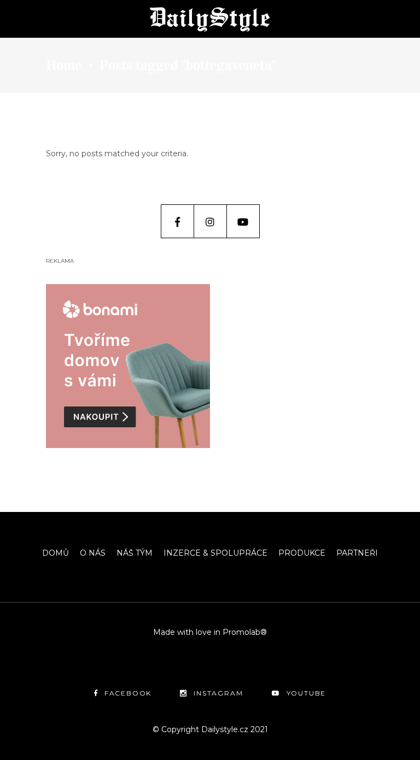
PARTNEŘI (357, 553)
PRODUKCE (301, 553)
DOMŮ (55, 553)
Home (63, 65)
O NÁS (93, 553)
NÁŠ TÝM (134, 553)
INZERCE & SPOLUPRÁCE (215, 553)
